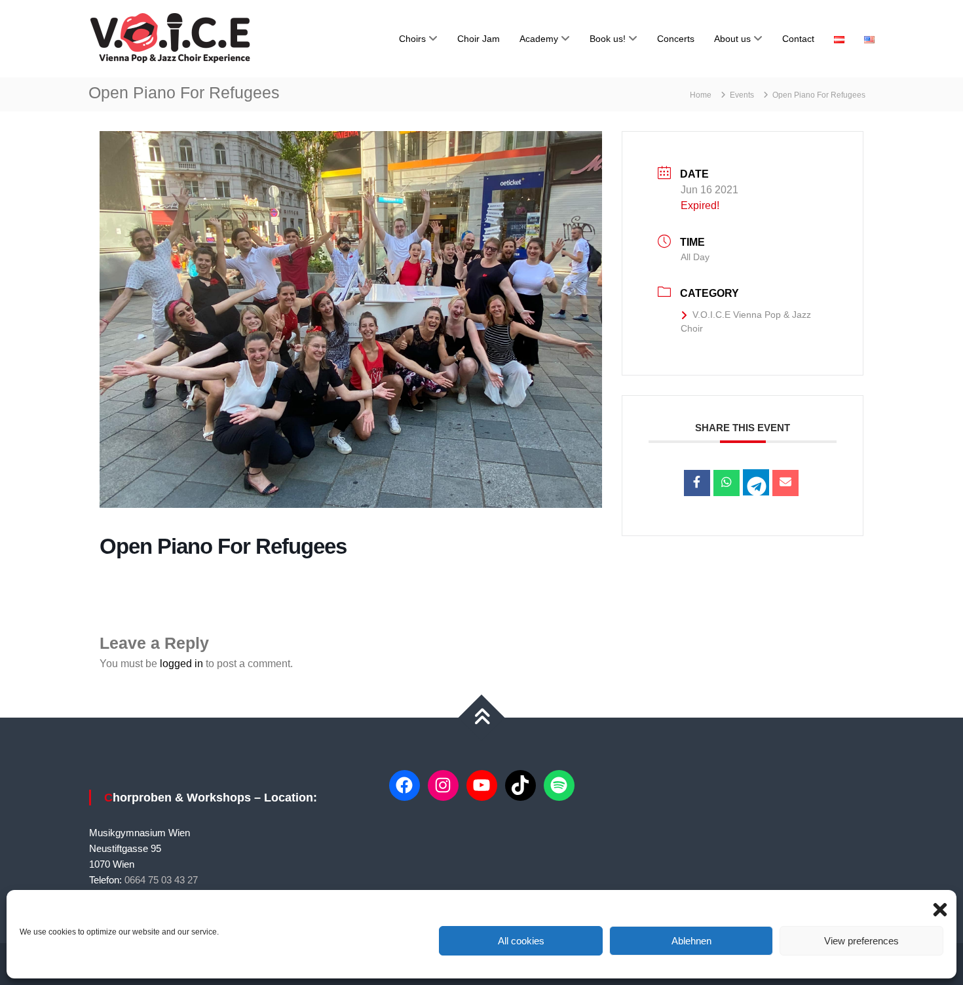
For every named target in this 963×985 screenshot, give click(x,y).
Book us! (608, 38)
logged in (181, 663)
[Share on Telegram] (756, 482)
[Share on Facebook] (697, 483)
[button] (936, 906)
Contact (798, 38)
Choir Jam (478, 38)
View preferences (861, 940)
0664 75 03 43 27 (161, 879)
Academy (538, 38)
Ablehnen (691, 940)
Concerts (675, 38)
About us (732, 38)
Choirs (412, 38)
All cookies (521, 940)
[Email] (785, 483)
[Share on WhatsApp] (726, 483)
